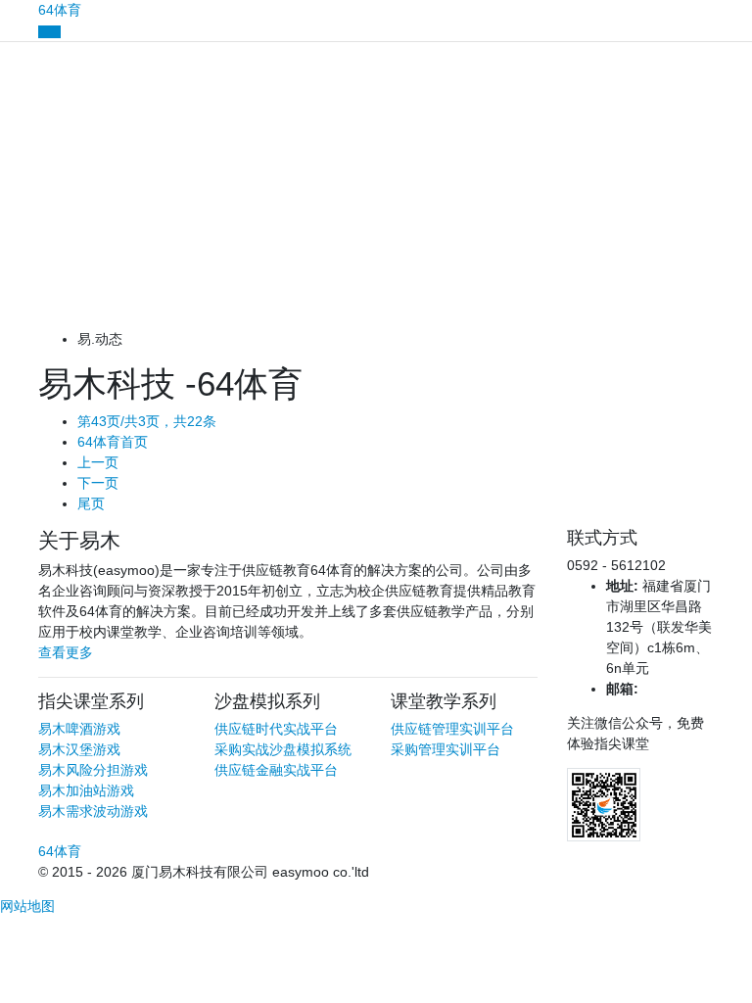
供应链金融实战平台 (276, 770)
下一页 (97, 483)
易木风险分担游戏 (93, 770)
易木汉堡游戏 (79, 749)
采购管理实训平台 (445, 749)
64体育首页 (112, 442)
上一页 (97, 462)
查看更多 (65, 652)
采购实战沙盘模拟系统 (283, 749)
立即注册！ (120, 304)
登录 (376, 274)
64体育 (59, 10)
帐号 (13, 109)
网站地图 (27, 906)
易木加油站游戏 (86, 790)
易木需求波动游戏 (93, 811)
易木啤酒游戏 (79, 729)
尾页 (91, 503)
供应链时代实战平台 (276, 729)
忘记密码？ (34, 243)
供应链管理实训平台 (452, 729)
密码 (13, 176)
